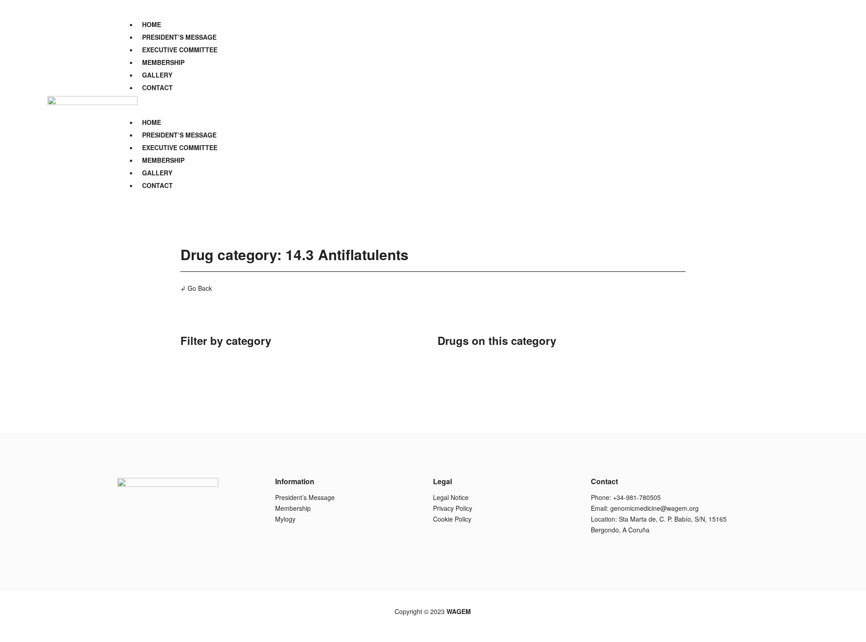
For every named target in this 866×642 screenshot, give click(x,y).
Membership (293, 508)
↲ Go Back (196, 288)
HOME (151, 24)
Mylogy (285, 518)
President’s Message (305, 497)
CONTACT (157, 87)
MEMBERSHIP (163, 62)
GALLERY (157, 74)
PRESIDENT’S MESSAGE (179, 36)
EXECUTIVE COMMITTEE (179, 49)
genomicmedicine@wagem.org (654, 508)
